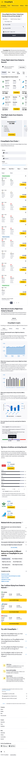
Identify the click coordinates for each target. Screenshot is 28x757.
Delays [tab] (17, 328)
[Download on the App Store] (11, 746)
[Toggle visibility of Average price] (18, 416)
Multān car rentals (5, 581)
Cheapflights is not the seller (8, 693)
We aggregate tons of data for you (9, 696)
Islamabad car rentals (5, 579)
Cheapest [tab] (4, 72)
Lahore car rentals (5, 577)
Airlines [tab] (10, 328)
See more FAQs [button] (14, 547)
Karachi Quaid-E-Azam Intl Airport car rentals (10, 575)
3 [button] (16, 302)
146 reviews (9, 515)
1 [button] (11, 302)
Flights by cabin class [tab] (6, 561)
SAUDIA (9, 501)
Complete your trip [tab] (6, 558)
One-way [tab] (24, 73)
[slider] (26, 165)
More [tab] (24, 328)
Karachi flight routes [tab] (17, 561)
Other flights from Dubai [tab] (17, 564)
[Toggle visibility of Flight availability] (10, 416)
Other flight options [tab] (6, 564)
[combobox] (15, 153)
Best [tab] (9, 72)
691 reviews (9, 505)
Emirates (9, 462)
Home (4, 703)
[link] (11, 134)
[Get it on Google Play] (4, 746)
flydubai (9, 511)
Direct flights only (8, 21)
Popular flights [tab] (5, 567)
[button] (2, 2)
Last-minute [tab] (18, 73)
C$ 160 (18, 16)
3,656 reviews (10, 466)
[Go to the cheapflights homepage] (9, 2)
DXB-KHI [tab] (14, 318)
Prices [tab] (4, 328)
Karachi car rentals (5, 574)
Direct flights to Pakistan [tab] (17, 558)
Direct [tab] (13, 72)
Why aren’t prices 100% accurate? (9, 698)
